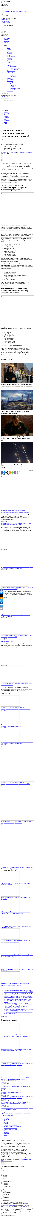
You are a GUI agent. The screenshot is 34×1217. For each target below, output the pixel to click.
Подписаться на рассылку (7, 1215)
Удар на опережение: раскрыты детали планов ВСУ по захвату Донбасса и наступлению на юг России (17, 1000)
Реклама (6, 1123)
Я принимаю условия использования (13, 1202)
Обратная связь (5, 21)
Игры (11, 75)
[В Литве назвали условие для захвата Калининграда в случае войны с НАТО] (14, 613)
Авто (8, 48)
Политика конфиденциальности (12, 1126)
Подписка (6, 1132)
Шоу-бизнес (10, 79)
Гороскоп (9, 50)
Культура (9, 53)
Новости (3, 1170)
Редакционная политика (10, 1129)
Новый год (13, 152)
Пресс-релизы (14, 69)
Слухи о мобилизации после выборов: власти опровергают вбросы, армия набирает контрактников (17, 567)
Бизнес (12, 82)
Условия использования (10, 1125)
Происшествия (11, 61)
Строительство (11, 71)
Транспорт (13, 84)
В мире (6, 42)
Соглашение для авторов (10, 1130)
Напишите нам (8, 1120)
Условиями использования (8, 1205)
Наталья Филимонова (26, 152)
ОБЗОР (6, 31)
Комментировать (23, 471)
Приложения (13, 76)
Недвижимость (11, 56)
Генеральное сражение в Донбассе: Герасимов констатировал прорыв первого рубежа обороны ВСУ (15, 511)
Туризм (9, 78)
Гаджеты (12, 73)
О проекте (6, 1119)
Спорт (8, 63)
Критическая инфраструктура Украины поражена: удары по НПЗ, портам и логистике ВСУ (17, 588)
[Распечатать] (2, 161)
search (2, 1164)
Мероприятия (13, 66)
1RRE (24, 1206)
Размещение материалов (10, 1128)
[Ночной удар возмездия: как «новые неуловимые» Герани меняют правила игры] (14, 664)
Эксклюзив (10, 91)
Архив (5, 1135)
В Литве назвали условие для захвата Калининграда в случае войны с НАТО (15, 1007)
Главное (6, 110)
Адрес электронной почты (8, 1212)
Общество (6, 39)
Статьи (9, 65)
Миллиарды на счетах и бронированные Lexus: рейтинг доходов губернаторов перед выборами (16, 524)
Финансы (12, 89)
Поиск (5, 4)
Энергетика (13, 85)
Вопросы (6, 1133)
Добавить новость (5, 22)
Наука (8, 55)
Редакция (6, 1118)
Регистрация (6, 19)
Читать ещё (4, 1016)
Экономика (7, 38)
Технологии (10, 72)
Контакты (6, 1122)
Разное (9, 62)
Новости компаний (15, 68)
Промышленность (15, 88)
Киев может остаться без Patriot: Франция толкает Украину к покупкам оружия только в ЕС (17, 636)
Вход (2, 19)
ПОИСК (5, 34)
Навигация (7, 1)
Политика (6, 41)
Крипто (12, 86)
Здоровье (9, 52)
